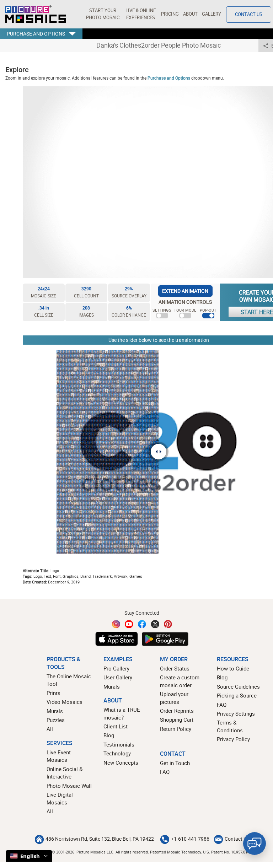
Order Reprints (177, 710)
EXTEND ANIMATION (185, 290)
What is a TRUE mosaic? (121, 713)
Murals (55, 711)
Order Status (174, 668)
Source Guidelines (238, 686)
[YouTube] (129, 624)
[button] (102, 14)
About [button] (190, 14)
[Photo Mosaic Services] (35, 14)
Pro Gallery (116, 668)
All (50, 728)
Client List (115, 726)
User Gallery (117, 677)
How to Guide (233, 668)
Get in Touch (175, 762)
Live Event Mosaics (59, 756)
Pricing (170, 14)
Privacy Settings (236, 713)
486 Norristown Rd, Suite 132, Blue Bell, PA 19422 (100, 839)
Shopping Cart (176, 719)
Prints (53, 692)
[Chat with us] (254, 843)
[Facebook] (142, 624)
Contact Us (248, 14)
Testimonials (118, 744)
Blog (108, 735)
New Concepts (120, 762)
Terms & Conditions (230, 726)
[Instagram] (116, 624)
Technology (117, 753)
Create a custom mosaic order (179, 681)
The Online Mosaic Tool (69, 680)
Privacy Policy (233, 739)
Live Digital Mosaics (60, 798)
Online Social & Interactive (64, 772)
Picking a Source (237, 695)
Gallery (211, 14)
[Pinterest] (168, 624)
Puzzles (56, 719)
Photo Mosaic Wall (69, 785)
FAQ (221, 704)
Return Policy (175, 728)
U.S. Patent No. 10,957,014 (226, 852)
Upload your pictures (174, 697)
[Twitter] (155, 624)
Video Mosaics (64, 701)
